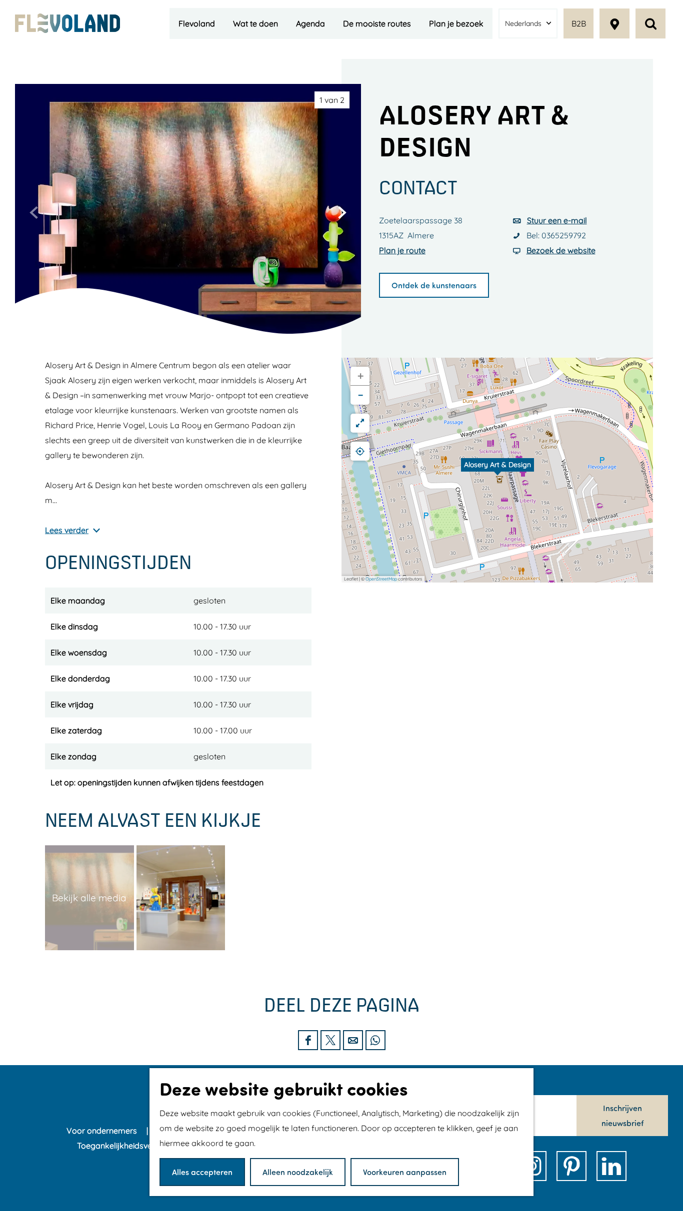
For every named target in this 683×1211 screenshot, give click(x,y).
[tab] (332, 99)
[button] (498, 470)
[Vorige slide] (34, 212)
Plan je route (402, 250)
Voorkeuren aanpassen (404, 1172)
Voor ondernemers (102, 1131)
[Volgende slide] (342, 212)
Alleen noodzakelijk (297, 1172)
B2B (579, 23)
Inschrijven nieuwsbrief (623, 1115)
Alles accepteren (202, 1172)
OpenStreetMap (381, 579)
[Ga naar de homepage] (67, 22)
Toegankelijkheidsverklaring (129, 1146)
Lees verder (66, 530)
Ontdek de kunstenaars (434, 285)
